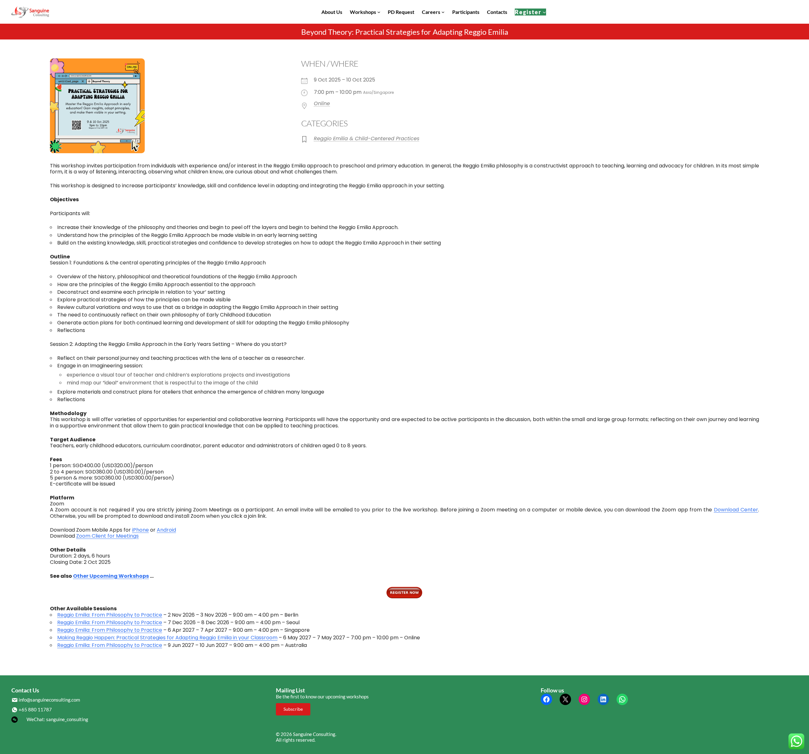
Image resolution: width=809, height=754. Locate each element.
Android (166, 530)
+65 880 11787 (35, 709)
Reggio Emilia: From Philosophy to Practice (109, 614)
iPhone (140, 530)
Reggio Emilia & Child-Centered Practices (366, 138)
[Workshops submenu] (378, 12)
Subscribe (293, 709)
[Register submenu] (544, 12)
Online (322, 103)
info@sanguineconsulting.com (49, 700)
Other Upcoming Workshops (111, 576)
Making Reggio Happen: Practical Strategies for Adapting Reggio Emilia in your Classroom (167, 637)
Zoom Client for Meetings (107, 536)
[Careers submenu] (443, 12)
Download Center (736, 509)
